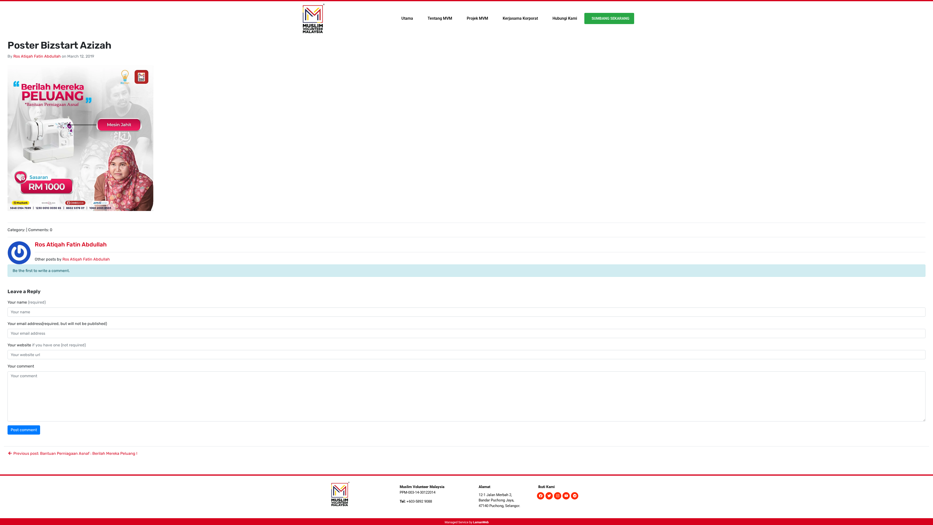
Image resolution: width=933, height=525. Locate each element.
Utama (407, 18)
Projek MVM (477, 18)
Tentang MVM (440, 18)
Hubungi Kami (565, 18)
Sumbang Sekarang (610, 18)
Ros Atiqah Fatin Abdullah (37, 56)
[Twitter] (549, 495)
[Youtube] (566, 495)
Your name (27, 302)
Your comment (21, 366)
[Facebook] (540, 495)
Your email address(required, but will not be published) (58, 323)
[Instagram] (557, 495)
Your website (47, 345)
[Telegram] (574, 495)
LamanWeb (481, 522)
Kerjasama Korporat (520, 18)
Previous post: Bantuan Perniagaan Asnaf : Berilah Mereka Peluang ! (74, 453)
